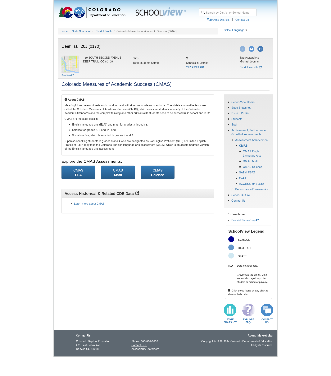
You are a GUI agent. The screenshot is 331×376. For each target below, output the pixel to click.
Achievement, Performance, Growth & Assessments (248, 132)
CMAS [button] (78, 172)
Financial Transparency (243, 220)
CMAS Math (250, 161)
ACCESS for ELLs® (251, 183)
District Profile (104, 31)
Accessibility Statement (145, 349)
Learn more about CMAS (89, 203)
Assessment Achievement (251, 140)
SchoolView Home (243, 102)
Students (237, 119)
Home (64, 31)
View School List (195, 66)
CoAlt (242, 178)
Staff (234, 124)
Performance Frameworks (251, 189)
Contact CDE (139, 345)
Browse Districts (219, 19)
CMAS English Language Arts (252, 153)
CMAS (243, 145)
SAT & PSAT (247, 172)
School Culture (240, 195)
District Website (249, 67)
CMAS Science (252, 167)
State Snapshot (81, 31)
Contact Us (242, 19)
